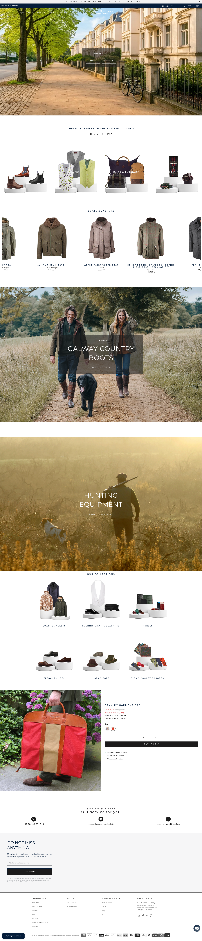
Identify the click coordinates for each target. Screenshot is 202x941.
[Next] (196, 244)
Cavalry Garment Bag (123, 705)
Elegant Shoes (54, 655)
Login (189, 6)
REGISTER (30, 871)
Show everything (101, 514)
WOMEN (109, 61)
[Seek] (179, 6)
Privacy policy (42, 880)
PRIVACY (35, 911)
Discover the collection (101, 366)
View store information (115, 759)
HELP (104, 907)
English (166, 6)
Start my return (106, 915)
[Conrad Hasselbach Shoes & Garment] (102, 12)
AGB (33, 915)
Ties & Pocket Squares (148, 655)
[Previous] (7, 244)
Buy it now (151, 744)
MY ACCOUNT (71, 903)
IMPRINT (35, 919)
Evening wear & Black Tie (101, 603)
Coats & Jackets (54, 603)
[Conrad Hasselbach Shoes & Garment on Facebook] (143, 915)
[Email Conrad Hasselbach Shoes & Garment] (139, 915)
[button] (31, 12)
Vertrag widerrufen (13, 936)
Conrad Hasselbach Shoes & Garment (49, 936)
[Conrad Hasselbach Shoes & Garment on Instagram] (147, 915)
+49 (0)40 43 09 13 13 (9, 6)
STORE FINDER (37, 907)
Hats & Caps (101, 655)
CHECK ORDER (72, 907)
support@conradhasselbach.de (147, 907)
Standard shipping (112, 718)
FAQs (104, 911)
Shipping (123, 715)
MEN (93, 61)
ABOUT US (35, 903)
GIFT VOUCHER (107, 903)
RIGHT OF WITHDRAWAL (40, 923)
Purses (148, 603)
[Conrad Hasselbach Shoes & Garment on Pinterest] (151, 915)
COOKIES (35, 927)
